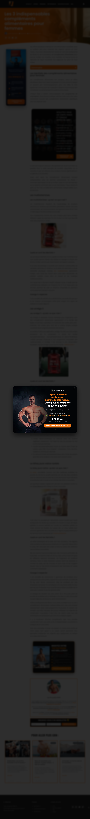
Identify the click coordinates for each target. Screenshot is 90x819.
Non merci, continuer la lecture (57, 429)
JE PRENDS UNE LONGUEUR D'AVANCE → (58, 425)
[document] (45, 409)
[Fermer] (74, 388)
